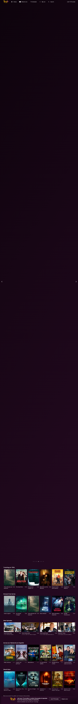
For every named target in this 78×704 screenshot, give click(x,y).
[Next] (76, 281)
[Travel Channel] (6, 2)
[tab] (33, 561)
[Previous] (1, 281)
